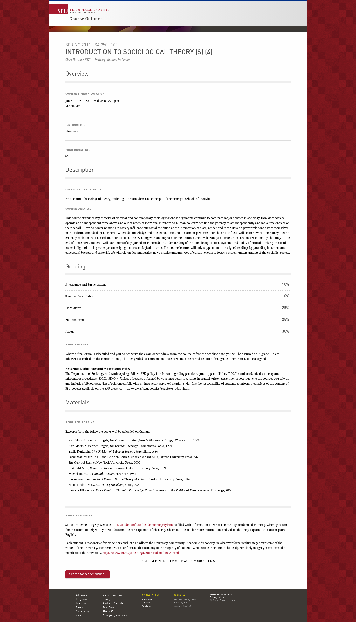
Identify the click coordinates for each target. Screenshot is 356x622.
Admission (82, 595)
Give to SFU (109, 611)
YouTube (146, 606)
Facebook (147, 600)
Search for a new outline (86, 574)
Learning (81, 603)
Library (106, 599)
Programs (81, 599)
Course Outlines (86, 19)
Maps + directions (112, 595)
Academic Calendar (113, 603)
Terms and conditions (221, 595)
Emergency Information (115, 615)
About (79, 615)
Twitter (146, 603)
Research (81, 607)
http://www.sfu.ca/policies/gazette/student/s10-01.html (140, 553)
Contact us (179, 595)
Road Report (109, 607)
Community (82, 611)
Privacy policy (217, 598)
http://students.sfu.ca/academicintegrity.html (143, 525)
